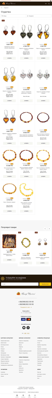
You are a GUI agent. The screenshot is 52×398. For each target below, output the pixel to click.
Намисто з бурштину (24, 340)
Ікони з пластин (4, 374)
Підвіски (21, 346)
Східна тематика (5, 359)
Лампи (2, 376)
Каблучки (21, 368)
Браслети (21, 342)
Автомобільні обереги (42, 355)
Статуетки (39, 340)
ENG (25, 333)
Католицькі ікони (5, 344)
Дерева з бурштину (41, 344)
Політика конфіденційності (19, 392)
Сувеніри (3, 372)
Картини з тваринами (6, 357)
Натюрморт (3, 353)
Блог (38, 378)
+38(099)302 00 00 (26, 302)
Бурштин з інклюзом (42, 348)
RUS (28, 333)
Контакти (39, 376)
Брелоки (39, 353)
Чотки (20, 348)
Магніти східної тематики (43, 357)
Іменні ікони (3, 342)
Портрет (3, 348)
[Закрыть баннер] (50, 1)
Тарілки (39, 346)
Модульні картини (5, 361)
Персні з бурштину (23, 353)
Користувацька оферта (33, 392)
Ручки (38, 342)
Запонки (21, 372)
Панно (2, 346)
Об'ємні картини (4, 363)
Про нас (39, 372)
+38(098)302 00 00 (26, 304)
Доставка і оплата (41, 374)
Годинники (39, 359)
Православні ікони (5, 340)
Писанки (39, 365)
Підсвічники (40, 361)
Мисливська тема (5, 355)
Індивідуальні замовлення (7, 365)
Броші (20, 344)
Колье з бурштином (23, 364)
